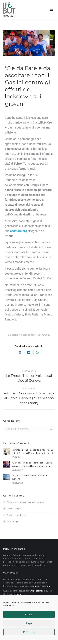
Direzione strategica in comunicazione (25, 502)
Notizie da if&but (27, 335)
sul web (20, 593)
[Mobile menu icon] (51, 9)
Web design (13, 521)
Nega (29, 623)
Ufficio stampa (14, 508)
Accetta (29, 614)
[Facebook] (20, 352)
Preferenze (29, 632)
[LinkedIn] (29, 352)
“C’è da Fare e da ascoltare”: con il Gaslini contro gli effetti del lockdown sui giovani (32, 464)
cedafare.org (18, 231)
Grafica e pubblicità (16, 515)
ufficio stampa (37, 590)
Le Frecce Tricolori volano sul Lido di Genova (29, 477)
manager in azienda (40, 585)
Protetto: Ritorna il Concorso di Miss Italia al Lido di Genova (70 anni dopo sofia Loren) (33, 451)
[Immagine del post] (6, 451)
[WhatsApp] (37, 352)
